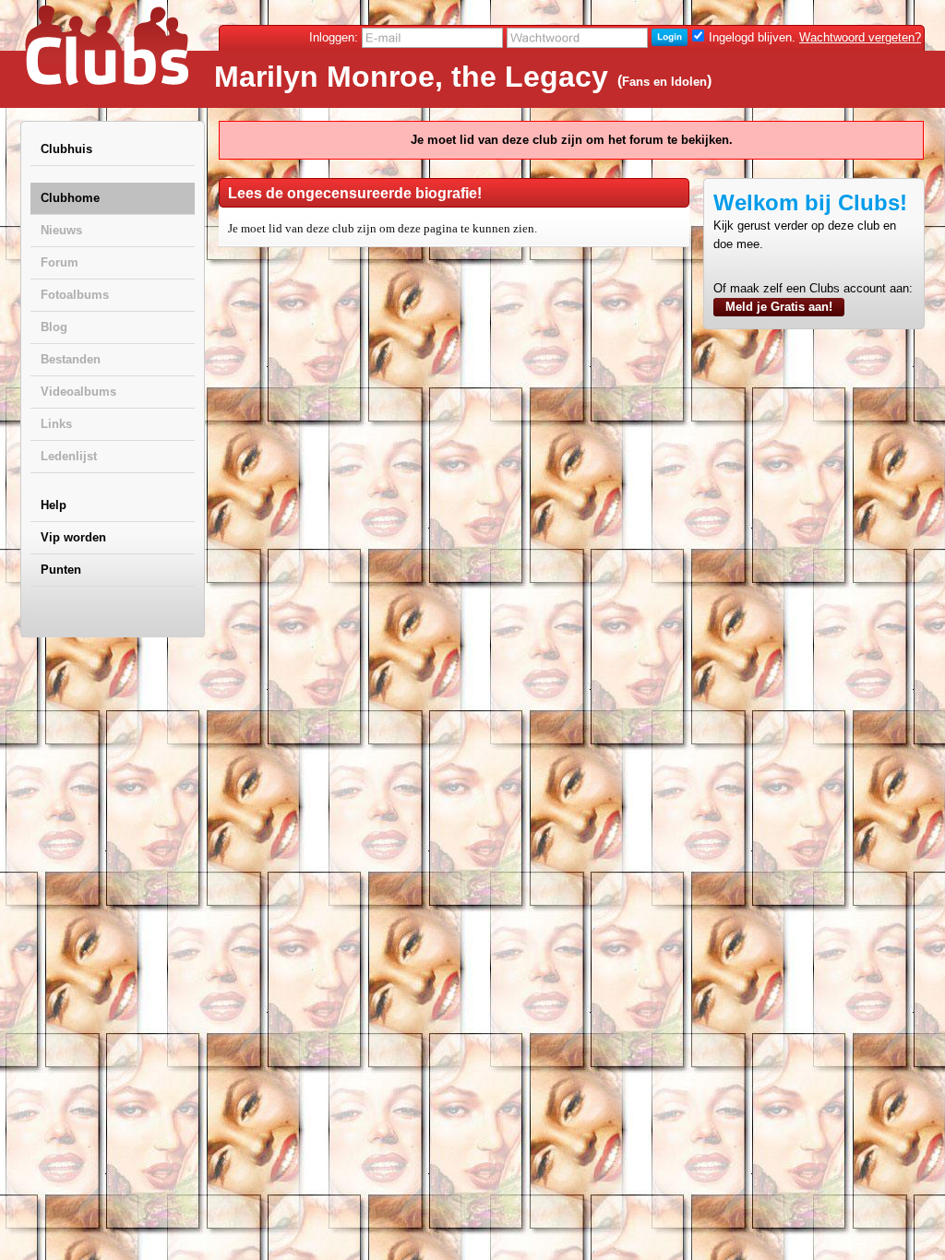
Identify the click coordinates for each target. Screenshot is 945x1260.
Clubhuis (66, 149)
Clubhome (70, 198)
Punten (61, 570)
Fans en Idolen (664, 82)
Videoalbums (78, 391)
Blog (54, 327)
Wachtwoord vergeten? (860, 37)
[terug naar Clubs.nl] (106, 45)
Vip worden (73, 537)
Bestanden (71, 359)
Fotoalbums (75, 295)
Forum (59, 262)
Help (53, 505)
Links (56, 424)
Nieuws (61, 230)
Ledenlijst (69, 456)
